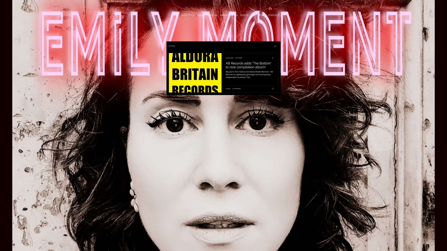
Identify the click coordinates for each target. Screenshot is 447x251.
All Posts (172, 46)
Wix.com (200, 99)
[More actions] (273, 57)
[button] (275, 46)
